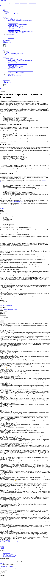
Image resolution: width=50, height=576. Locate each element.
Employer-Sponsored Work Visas (15, 19)
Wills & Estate (11, 38)
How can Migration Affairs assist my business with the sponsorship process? (15, 289)
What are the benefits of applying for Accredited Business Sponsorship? (14, 275)
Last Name (2, 572)
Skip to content (3, 0)
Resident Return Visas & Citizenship (15, 26)
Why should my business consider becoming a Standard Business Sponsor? (15, 227)
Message (2, 320)
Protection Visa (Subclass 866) (14, 30)
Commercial (10, 36)
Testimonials (2, 548)
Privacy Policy (4, 566)
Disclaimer (11, 566)
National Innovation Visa (13, 23)
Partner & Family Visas (12, 25)
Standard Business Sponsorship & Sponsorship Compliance (20, 20)
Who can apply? (3, 213)
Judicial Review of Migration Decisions (16, 32)
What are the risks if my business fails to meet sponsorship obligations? (14, 234)
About (4, 10)
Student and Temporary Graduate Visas (16, 28)
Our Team (7, 12)
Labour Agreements (12, 21)
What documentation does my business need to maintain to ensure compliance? (16, 241)
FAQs (4, 41)
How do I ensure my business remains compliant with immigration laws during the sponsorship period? (21, 262)
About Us (7, 11)
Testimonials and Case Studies (11, 15)
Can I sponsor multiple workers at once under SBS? (10, 269)
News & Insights (6, 40)
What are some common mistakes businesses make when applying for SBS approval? (17, 254)
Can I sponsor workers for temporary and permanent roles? (12, 247)
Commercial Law (23, 3)
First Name (2, 571)
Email (1, 312)
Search (1, 91)
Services (4, 17)
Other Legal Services (9, 34)
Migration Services (9, 18)
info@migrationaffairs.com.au (6, 305)
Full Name (2, 310)
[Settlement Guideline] (5, 46)
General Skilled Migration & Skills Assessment (17, 24)
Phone (1, 313)
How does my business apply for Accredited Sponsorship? (12, 283)
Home (4, 9)
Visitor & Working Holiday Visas (14, 27)
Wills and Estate (32, 3)
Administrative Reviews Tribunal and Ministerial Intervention (20, 31)
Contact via (2, 314)
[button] (25, 213)
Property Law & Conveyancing (14, 35)
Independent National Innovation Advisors (14, 13)
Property (17, 3)
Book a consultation (7, 42)
